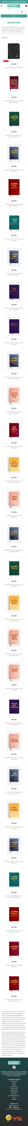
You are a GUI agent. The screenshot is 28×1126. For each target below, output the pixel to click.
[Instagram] (12, 1107)
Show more (5, 37)
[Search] (22, 12)
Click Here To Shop (21, 1)
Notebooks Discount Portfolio (14, 67)
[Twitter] (17, 1107)
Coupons (14, 1099)
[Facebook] (10, 1107)
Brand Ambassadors (14, 1095)
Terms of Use (14, 1088)
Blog (14, 1097)
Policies (14, 1085)
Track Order (14, 1092)
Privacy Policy (14, 1086)
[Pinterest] (15, 1107)
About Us (14, 1094)
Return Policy (14, 1090)
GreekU (11, 1109)
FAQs (14, 1083)
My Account (14, 1081)
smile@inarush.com (14, 1105)
